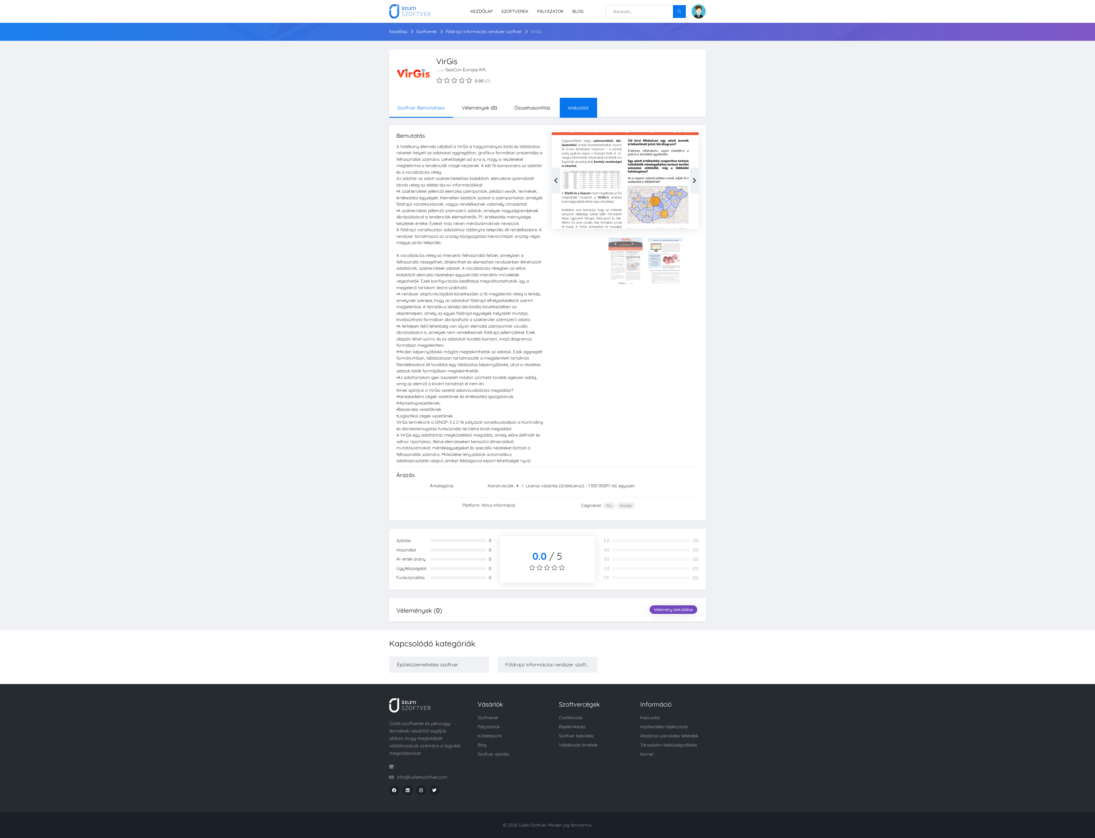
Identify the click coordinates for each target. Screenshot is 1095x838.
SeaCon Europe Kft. (465, 69)
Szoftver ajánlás (493, 754)
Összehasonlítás (532, 108)
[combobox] (646, 11)
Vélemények (479, 108)
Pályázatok (550, 11)
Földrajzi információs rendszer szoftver (484, 31)
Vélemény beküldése (673, 609)
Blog (577, 11)
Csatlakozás (571, 717)
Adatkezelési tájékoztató (664, 726)
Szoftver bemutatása (421, 108)
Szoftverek (514, 11)
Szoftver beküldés (576, 735)
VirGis (536, 31)
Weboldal (578, 108)
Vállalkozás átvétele (578, 745)
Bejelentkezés (572, 726)
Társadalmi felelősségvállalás (668, 745)
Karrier (647, 754)
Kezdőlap (482, 11)
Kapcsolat (650, 717)
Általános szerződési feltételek (669, 735)
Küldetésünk (490, 735)
